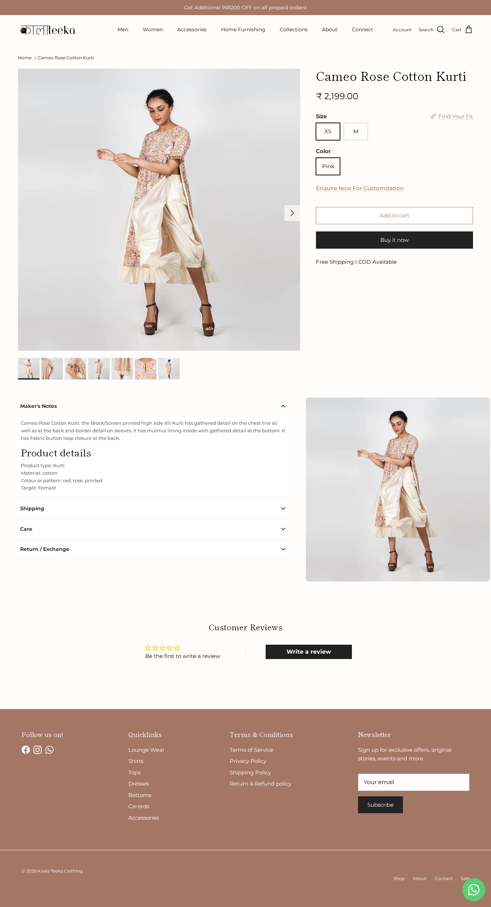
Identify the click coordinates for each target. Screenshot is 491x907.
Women (153, 29)
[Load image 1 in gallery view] (159, 210)
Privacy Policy (248, 761)
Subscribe (380, 804)
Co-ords (138, 806)
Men (123, 29)
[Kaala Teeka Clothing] (46, 29)
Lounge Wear (146, 749)
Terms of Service (251, 749)
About (330, 29)
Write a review (308, 651)
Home (25, 58)
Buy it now (394, 239)
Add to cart (394, 215)
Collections (294, 29)
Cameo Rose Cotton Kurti (66, 58)
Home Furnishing (243, 29)
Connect (362, 29)
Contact (444, 878)
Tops (134, 772)
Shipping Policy (250, 772)
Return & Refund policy (261, 783)
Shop (399, 878)
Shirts (135, 761)
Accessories (192, 29)
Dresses (138, 783)
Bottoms (139, 795)
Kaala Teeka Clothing (60, 871)
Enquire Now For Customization (360, 187)
